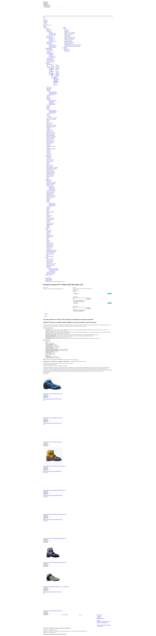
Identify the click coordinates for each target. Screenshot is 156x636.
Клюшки (48, 199)
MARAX (74, 291)
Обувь (47, 257)
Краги (50, 116)
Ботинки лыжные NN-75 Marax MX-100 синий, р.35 (52, 441)
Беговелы (50, 32)
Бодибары (48, 128)
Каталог (80, 614)
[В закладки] (48, 396)
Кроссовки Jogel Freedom (53, 269)
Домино (48, 241)
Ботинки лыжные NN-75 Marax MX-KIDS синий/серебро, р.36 (54, 562)
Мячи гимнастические (51, 135)
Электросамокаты (50, 59)
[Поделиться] (84, 310)
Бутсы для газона (50, 260)
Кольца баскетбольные (53, 93)
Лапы (48, 178)
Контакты (65, 47)
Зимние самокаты (50, 194)
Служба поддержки (64, 614)
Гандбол (48, 106)
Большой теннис (50, 236)
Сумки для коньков (50, 219)
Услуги (65, 28)
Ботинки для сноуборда (51, 183)
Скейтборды (48, 227)
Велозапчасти (49, 43)
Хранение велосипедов (68, 43)
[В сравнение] (49, 396)
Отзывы (45, 316)
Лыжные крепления (50, 211)
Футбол (48, 109)
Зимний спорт (48, 179)
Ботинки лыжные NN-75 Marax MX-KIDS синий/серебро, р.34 (54, 514)
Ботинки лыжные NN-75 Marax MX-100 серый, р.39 (52, 610)
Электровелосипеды (50, 61)
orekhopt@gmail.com (100, 618)
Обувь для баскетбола (50, 273)
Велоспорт (48, 28)
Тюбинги (48, 221)
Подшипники (56, 82)
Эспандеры (49, 154)
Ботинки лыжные (50, 185)
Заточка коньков (67, 36)
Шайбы (48, 226)
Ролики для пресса (50, 140)
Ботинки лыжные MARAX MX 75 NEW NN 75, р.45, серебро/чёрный (56, 586)
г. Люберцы (45, 21)
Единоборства (48, 156)
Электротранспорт (49, 48)
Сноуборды (49, 216)
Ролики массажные (50, 142)
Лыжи (48, 210)
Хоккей (48, 115)
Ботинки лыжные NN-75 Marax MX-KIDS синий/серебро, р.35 (54, 538)
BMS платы (51, 54)
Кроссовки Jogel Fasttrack (53, 268)
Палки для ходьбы (50, 256)
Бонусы (65, 27)
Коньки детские (52, 203)
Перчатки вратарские (53, 111)
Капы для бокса (49, 166)
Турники (48, 152)
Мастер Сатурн (67, 49)
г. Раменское (45, 20)
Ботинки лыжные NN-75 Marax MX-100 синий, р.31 (52, 417)
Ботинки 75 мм (52, 187)
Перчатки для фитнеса (51, 137)
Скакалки (48, 145)
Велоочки (51, 39)
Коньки (48, 201)
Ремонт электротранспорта (69, 38)
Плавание (56, 78)
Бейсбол (48, 96)
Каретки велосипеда (52, 45)
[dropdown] (43, 1)
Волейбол (48, 99)
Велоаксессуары (49, 37)
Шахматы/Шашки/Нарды (51, 251)
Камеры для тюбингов (51, 196)
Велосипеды (49, 31)
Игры (47, 229)
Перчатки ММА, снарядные (52, 168)
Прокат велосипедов (68, 41)
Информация (45, 614)
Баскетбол (48, 90)
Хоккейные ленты (50, 224)
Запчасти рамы (51, 44)
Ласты (48, 121)
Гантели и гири (49, 131)
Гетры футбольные (52, 110)
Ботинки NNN (51, 188)
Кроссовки (49, 267)
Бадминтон (49, 231)
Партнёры (65, 48)
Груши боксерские (50, 161)
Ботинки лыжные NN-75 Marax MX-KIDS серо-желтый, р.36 (54, 490)
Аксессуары (51, 55)
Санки (48, 214)
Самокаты (47, 63)
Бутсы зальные (49, 262)
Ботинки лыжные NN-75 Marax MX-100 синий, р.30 (52, 393)
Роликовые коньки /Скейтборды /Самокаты (72, 46)
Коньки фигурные (52, 204)
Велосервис (66, 31)
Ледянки (48, 208)
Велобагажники (52, 38)
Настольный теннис (50, 253)
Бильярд (48, 234)
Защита (48, 163)
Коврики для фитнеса (50, 133)
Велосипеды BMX (52, 33)
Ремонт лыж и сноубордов (69, 33)
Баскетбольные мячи (53, 91)
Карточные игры (50, 246)
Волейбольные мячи (52, 100)
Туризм (47, 255)
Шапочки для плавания (51, 126)
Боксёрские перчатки (50, 173)
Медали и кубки (49, 274)
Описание (46, 313)
